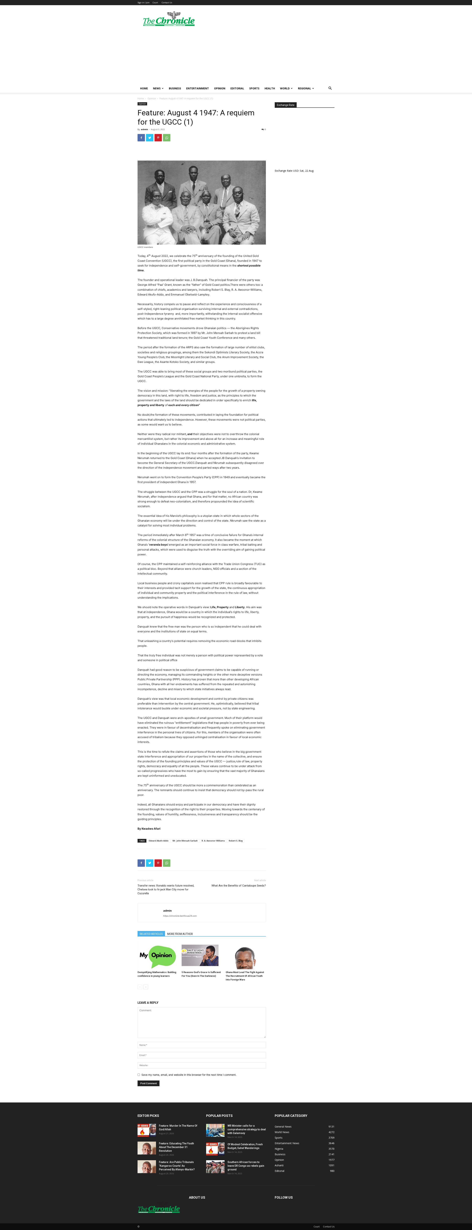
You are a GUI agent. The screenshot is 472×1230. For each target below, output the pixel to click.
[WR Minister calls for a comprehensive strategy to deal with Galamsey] (215, 1130)
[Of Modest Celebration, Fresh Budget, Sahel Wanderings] (215, 1149)
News (157, 88)
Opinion (219, 88)
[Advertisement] (236, 56)
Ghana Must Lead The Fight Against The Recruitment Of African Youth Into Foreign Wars (245, 976)
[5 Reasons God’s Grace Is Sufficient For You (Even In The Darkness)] (202, 955)
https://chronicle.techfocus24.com (180, 916)
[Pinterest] (158, 137)
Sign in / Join (144, 2)
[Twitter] (149, 137)
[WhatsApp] (166, 137)
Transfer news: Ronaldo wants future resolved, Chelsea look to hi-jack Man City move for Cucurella (166, 889)
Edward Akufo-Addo (159, 840)
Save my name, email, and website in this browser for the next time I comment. (188, 1074)
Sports (254, 88)
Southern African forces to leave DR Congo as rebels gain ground (246, 1166)
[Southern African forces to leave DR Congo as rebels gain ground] (215, 1166)
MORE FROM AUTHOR (180, 933)
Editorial (237, 88)
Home (144, 88)
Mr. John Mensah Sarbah (185, 840)
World (285, 88)
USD (296, 170)
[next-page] (145, 987)
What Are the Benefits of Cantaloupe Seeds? (238, 885)
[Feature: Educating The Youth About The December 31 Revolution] (147, 1148)
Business (175, 88)
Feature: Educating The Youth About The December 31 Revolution (176, 1147)
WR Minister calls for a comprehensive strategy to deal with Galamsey (247, 1129)
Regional (304, 88)
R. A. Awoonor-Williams (213, 840)
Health (270, 88)
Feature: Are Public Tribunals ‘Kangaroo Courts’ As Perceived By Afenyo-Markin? (177, 1166)
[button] (330, 88)
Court (155, 2)
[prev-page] (140, 987)
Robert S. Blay (236, 840)
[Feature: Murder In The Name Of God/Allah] (147, 1130)
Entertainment (197, 88)
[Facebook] (141, 137)
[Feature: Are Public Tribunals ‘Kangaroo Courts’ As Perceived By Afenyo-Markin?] (147, 1166)
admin (144, 129)
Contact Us (167, 2)
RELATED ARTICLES (151, 933)
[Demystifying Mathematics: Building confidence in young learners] (158, 955)
